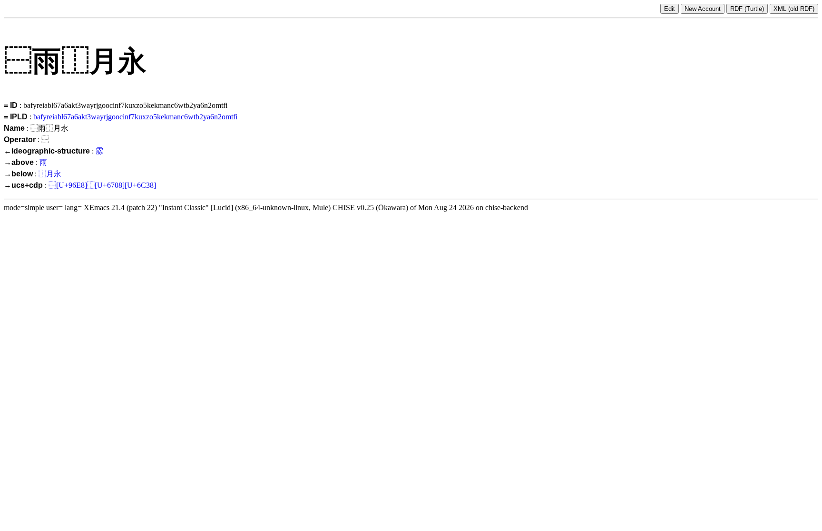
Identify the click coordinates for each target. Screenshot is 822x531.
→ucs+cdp (23, 185)
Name (14, 128)
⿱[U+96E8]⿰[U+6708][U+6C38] (102, 185)
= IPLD (16, 117)
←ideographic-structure (47, 151)
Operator (20, 139)
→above (19, 162)
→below (18, 174)
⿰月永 (50, 174)
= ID (11, 105)
